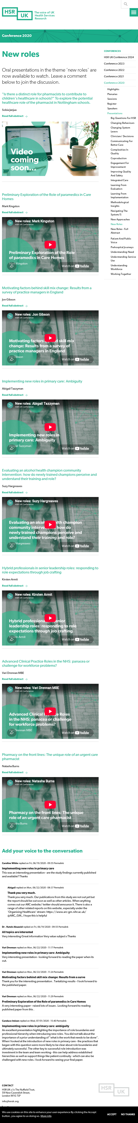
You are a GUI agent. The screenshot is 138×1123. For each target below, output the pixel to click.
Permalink (59, 863)
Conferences (112, 51)
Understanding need (122, 252)
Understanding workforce (119, 267)
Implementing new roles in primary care (28, 868)
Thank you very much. (22, 893)
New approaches (120, 219)
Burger (134, 12)
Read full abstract (12, 116)
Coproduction (119, 158)
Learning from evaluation (119, 187)
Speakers (112, 108)
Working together (121, 274)
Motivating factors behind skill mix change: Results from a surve (43, 977)
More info (46, 1116)
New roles (117, 224)
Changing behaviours (122, 123)
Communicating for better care (122, 143)
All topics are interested (17, 932)
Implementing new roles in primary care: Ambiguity (36, 953)
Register (112, 104)
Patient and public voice (121, 241)
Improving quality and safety (121, 174)
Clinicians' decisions (122, 136)
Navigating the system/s (119, 213)
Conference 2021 (114, 76)
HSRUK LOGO (114, 1089)
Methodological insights (120, 204)
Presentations (115, 113)
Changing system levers (120, 130)
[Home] (28, 13)
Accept (111, 1114)
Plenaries (112, 94)
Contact (7, 1085)
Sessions (112, 99)
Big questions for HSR (123, 118)
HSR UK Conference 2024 (119, 57)
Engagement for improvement (120, 165)
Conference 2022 (114, 70)
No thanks (128, 1114)
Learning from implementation (120, 196)
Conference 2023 (114, 63)
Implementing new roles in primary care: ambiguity (35, 1026)
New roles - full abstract (119, 231)
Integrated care (119, 180)
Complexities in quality (119, 152)
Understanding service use (123, 259)
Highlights (113, 89)
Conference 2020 (17, 36)
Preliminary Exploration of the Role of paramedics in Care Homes (44, 1001)
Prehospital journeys (122, 247)
